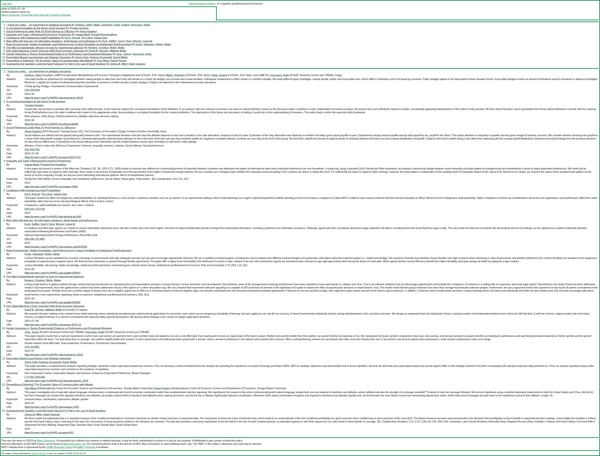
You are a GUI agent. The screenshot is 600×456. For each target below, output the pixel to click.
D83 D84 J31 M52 (35, 239)
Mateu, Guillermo (103, 25)
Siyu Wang (103, 60)
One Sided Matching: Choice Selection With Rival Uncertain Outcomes (45, 51)
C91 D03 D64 (32, 90)
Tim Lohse (87, 38)
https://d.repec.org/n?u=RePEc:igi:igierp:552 (49, 432)
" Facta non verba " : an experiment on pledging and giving (38, 25)
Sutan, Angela (121, 25)
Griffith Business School (59, 447)
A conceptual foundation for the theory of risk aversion (35, 28)
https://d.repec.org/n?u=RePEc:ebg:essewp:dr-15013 (54, 354)
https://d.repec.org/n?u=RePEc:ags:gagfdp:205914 (52, 273)
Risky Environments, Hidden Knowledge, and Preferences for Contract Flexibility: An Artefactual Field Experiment (68, 44)
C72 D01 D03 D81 (35, 377)
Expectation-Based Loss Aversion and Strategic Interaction (38, 57)
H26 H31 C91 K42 (35, 209)
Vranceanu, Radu (140, 25)
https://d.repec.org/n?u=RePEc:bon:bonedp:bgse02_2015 (56, 380)
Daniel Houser (118, 60)
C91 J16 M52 (32, 347)
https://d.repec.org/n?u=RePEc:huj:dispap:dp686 (51, 124)
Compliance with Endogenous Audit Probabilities (33, 38)
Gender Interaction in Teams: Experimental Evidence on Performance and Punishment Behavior (59, 54)
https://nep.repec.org (74, 444)
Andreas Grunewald (101, 57)
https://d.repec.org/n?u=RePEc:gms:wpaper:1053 (52, 407)
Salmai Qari (100, 38)
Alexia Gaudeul (88, 31)
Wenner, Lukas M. (143, 41)
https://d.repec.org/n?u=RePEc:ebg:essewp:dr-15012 (54, 98)
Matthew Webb (118, 51)
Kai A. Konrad (72, 38)
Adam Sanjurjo (137, 64)
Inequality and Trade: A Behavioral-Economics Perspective (38, 34)
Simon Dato (81, 57)
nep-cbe (6, 3)
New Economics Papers (202, 3)
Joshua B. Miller (119, 64)
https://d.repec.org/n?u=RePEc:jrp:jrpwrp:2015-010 (53, 157)
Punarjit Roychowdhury (104, 34)
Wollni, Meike (163, 44)
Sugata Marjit (82, 34)
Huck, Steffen (109, 41)
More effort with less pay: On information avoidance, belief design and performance (52, 41)
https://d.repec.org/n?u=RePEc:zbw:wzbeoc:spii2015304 (56, 246)
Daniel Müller (120, 57)
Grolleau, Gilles (83, 25)
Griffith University (85, 447)
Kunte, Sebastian (145, 44)
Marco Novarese (10, 15)
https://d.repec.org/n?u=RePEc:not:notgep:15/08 (51, 186)
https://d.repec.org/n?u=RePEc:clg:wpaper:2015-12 (53, 324)
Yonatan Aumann (79, 28)
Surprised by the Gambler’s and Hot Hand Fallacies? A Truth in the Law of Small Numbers (56, 64)
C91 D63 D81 (32, 149)
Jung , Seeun (123, 54)
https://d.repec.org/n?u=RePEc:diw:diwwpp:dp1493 (53, 216)
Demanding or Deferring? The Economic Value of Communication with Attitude (49, 60)
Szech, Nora (125, 41)
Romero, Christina (98, 47)
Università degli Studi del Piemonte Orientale (46, 15)
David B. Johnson (98, 51)
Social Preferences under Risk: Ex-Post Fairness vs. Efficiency (40, 31)
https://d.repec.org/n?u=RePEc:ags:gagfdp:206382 (52, 302)
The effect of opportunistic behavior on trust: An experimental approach (45, 47)
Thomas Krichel (39, 453)
